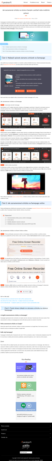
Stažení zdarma (21, 90)
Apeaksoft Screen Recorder (10, 64)
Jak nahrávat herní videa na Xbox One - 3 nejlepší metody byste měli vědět (17, 300)
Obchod (26, 2)
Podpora (49, 2)
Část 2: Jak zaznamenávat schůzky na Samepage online (15, 49)
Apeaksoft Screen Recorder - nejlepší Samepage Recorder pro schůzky (19, 70)
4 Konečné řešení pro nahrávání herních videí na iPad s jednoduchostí (16, 298)
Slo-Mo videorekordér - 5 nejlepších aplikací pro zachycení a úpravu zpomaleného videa (20, 302)
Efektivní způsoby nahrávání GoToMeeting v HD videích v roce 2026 (25, 396)
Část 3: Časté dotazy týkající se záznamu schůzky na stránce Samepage (18, 51)
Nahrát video (11, 5)
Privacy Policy (37, 460)
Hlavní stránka (4, 5)
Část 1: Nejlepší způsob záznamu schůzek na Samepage (15, 46)
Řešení (43, 2)
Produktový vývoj (34, 2)
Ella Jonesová (20, 18)
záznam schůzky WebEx (17, 196)
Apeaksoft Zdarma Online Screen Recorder (41, 208)
